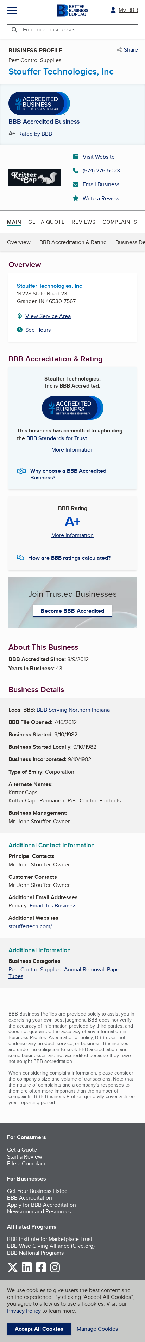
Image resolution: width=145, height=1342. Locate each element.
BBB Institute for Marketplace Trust (49, 1239)
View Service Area (48, 316)
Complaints (119, 221)
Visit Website (99, 156)
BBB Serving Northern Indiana (73, 710)
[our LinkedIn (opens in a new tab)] (26, 1271)
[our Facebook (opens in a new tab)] (40, 1271)
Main (14, 222)
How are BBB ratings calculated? (69, 558)
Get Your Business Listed (37, 1191)
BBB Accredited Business (44, 122)
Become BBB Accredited (72, 611)
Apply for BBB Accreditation (41, 1205)
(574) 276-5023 (101, 170)
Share (131, 50)
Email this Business (53, 905)
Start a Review (24, 1157)
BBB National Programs (35, 1253)
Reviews (83, 221)
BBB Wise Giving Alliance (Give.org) (51, 1246)
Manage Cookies (97, 1328)
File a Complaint (27, 1163)
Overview (19, 242)
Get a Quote (46, 221)
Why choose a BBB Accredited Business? (68, 474)
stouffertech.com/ (30, 926)
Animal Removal (84, 969)
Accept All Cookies (39, 1329)
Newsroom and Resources (39, 1211)
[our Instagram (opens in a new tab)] (55, 1271)
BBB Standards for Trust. (57, 438)
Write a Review (101, 198)
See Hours (38, 329)
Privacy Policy (24, 1311)
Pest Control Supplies (34, 969)
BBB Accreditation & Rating (73, 242)
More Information (72, 449)
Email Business (101, 184)
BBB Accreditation (29, 1198)
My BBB (128, 10)
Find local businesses (49, 29)
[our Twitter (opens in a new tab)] (12, 1271)
